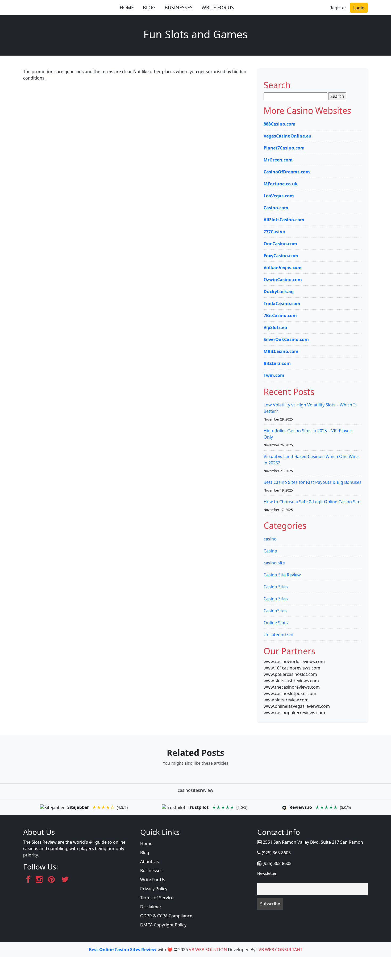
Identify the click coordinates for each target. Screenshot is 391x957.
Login (358, 8)
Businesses (151, 870)
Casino (270, 551)
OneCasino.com (280, 244)
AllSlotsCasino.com (284, 220)
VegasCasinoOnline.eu (287, 136)
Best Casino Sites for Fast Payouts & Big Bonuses (312, 482)
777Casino (274, 232)
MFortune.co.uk (281, 184)
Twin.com (274, 375)
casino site (274, 563)
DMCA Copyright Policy (163, 925)
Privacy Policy (153, 889)
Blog (144, 852)
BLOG (149, 7)
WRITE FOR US (218, 7)
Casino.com (276, 208)
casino (270, 539)
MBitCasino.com (281, 351)
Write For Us (152, 880)
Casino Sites (276, 587)
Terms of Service (156, 898)
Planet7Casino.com (284, 148)
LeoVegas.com (279, 196)
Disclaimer (150, 907)
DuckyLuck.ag (279, 291)
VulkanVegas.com (283, 268)
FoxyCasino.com (281, 256)
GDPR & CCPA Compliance (166, 916)
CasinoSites (275, 611)
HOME (127, 7)
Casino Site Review (282, 575)
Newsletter (267, 873)
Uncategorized (278, 635)
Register (338, 8)
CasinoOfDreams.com (287, 172)
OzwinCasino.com (283, 279)
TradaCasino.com (282, 303)
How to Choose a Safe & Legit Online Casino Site (312, 502)
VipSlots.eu (275, 327)
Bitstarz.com (277, 363)
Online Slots (276, 623)
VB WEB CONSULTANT (280, 949)
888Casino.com (280, 124)
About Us (149, 861)
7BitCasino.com (280, 315)
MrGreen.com (278, 160)
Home (146, 843)
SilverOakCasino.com (286, 339)
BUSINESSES (179, 7)
